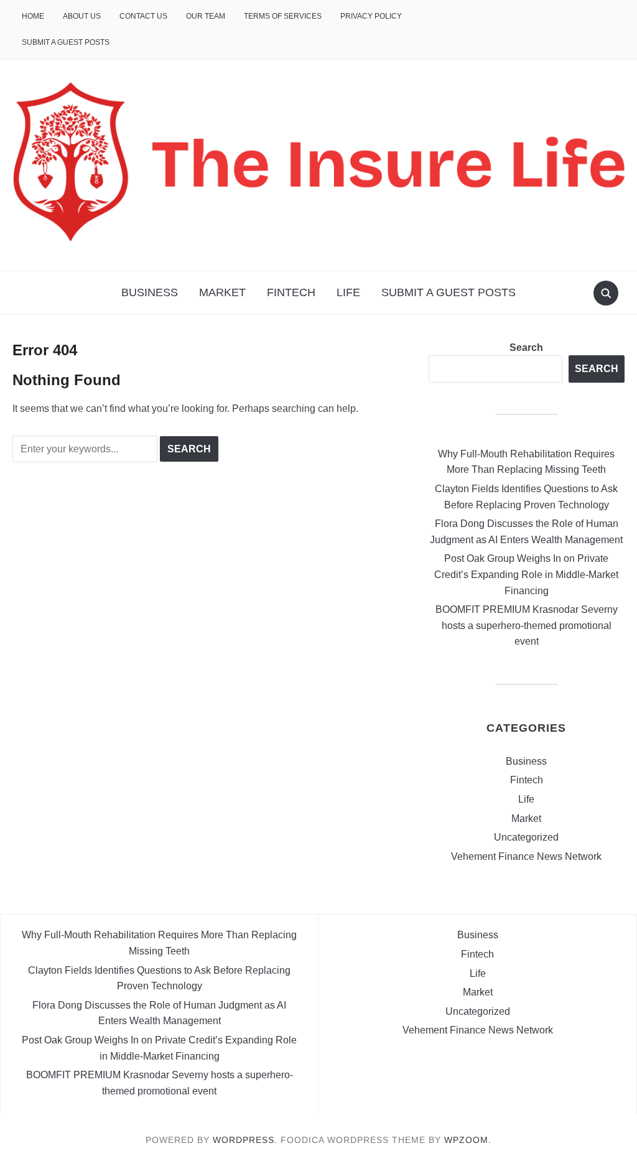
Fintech (291, 292)
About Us (82, 16)
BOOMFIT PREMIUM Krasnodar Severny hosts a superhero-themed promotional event (526, 625)
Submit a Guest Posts (65, 42)
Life (348, 292)
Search (526, 347)
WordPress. (245, 1140)
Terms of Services (283, 16)
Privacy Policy (371, 16)
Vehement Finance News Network (526, 856)
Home (33, 16)
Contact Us (143, 16)
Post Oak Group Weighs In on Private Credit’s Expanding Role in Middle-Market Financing (526, 574)
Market (222, 292)
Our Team (205, 16)
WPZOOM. (467, 1140)
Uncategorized (526, 837)
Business (149, 292)
